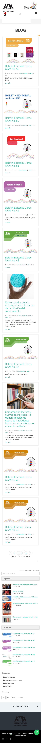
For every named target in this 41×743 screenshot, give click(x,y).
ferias (3, 697)
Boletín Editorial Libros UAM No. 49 (18, 209)
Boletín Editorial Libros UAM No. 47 (18, 365)
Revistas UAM (9, 683)
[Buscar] (38, 561)
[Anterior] (10, 553)
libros (8, 697)
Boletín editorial (23, 73)
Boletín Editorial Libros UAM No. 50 (18, 119)
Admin (30, 73)
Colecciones (9, 686)
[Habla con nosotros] (36, 732)
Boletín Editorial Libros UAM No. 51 (18, 164)
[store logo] (9, 6)
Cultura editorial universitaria (25, 315)
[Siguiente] (30, 553)
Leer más (7, 83)
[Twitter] (3, 739)
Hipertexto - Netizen (27, 733)
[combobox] (20, 573)
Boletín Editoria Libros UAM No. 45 (18, 528)
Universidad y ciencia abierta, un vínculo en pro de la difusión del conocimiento (19, 307)
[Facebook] (6, 739)
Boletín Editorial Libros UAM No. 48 (18, 259)
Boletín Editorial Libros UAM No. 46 (18, 478)
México (13, 697)
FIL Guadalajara (20, 697)
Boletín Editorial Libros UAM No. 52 (18, 67)
